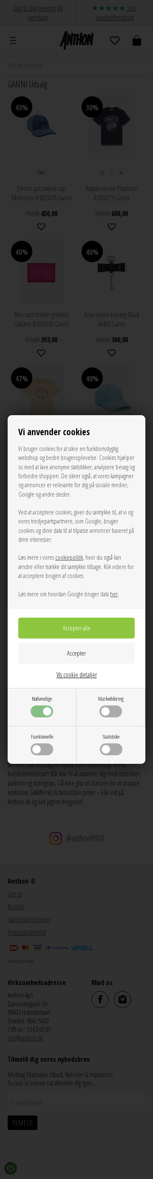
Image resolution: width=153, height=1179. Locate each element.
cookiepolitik (69, 557)
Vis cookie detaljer (77, 674)
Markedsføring (111, 698)
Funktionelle (42, 736)
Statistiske (111, 736)
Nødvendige (42, 698)
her (114, 594)
